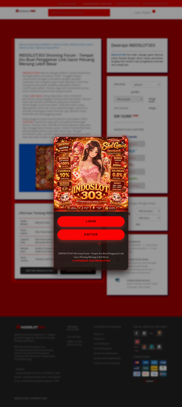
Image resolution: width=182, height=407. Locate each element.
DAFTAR (91, 234)
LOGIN (91, 221)
